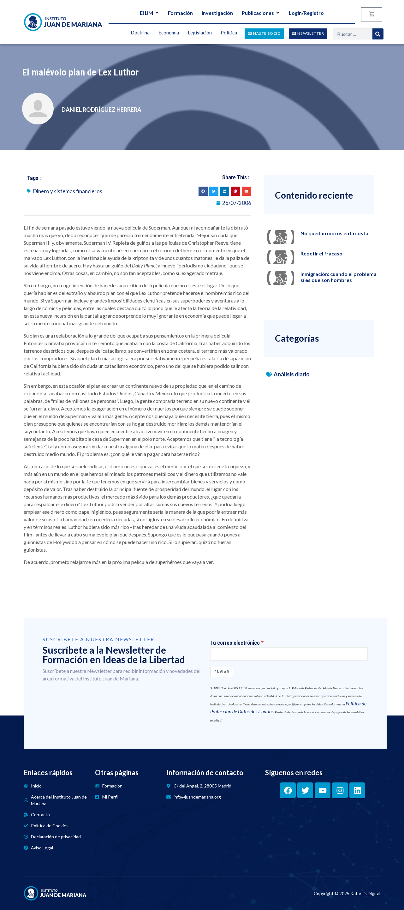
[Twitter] (305, 790)
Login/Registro (306, 13)
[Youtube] (322, 790)
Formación (180, 13)
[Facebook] (288, 790)
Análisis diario (292, 374)
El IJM (146, 13)
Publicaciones (258, 13)
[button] (203, 191)
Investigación (217, 13)
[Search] (377, 33)
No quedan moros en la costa (334, 233)
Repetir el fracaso (321, 253)
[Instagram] (340, 790)
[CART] (371, 14)
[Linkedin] (357, 790)
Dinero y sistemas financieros (67, 191)
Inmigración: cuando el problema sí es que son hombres (338, 277)
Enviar (221, 671)
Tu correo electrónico (235, 643)
